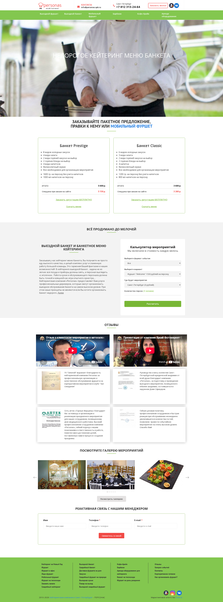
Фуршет (45, 567)
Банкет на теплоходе (126, 577)
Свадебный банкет (87, 567)
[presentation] (40, 477)
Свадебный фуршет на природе (92, 577)
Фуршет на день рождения (128, 580)
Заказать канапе (48, 583)
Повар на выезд (86, 583)
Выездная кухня (86, 580)
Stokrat (179, 597)
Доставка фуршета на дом (90, 570)
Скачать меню (73, 206)
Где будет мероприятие (135, 280)
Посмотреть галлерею (111, 499)
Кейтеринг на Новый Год (52, 564)
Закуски (82, 574)
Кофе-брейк (122, 564)
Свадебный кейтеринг (51, 587)
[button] (108, 492)
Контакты (159, 570)
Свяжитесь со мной (111, 535)
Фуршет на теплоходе (51, 580)
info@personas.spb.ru (91, 7)
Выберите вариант (133, 269)
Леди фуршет (47, 574)
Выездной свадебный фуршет (92, 587)
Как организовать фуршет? (166, 577)
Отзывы (158, 564)
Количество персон (133, 291)
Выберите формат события (137, 258)
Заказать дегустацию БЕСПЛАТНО (74, 199)
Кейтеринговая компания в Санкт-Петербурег (71, 597)
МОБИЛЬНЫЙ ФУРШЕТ (131, 126)
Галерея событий (162, 567)
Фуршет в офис (48, 570)
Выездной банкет (86, 564)
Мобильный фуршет (50, 577)
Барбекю (121, 567)
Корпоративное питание (165, 574)
